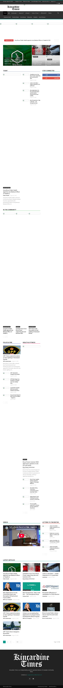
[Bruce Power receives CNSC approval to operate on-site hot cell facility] (31, 403)
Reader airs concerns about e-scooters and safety (54, 535)
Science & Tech (7, 17)
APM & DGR (43, 13)
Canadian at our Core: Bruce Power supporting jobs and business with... (31, 575)
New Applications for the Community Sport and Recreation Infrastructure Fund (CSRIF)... (34, 93)
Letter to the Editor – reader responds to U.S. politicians (35, 84)
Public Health (8, 63)
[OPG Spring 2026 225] (54, 24)
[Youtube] (59, 3)
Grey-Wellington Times (36, 1)
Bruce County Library (47, 618)
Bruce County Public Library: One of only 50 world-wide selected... (50, 614)
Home (5, 13)
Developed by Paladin (42, 686)
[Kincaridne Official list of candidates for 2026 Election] (51, 586)
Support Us (53, 1)
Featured (21, 13)
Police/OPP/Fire (32, 326)
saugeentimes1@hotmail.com (34, 675)
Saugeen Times (18, 1)
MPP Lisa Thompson (7, 599)
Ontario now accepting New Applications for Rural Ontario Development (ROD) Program (31, 614)
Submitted (44, 577)
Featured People (8, 58)
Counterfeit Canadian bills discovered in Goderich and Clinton (15, 389)
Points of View (35, 13)
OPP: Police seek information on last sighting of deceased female (11, 357)
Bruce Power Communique (28, 467)
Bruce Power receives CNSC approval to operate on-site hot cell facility (31, 463)
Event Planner (42, 17)
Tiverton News (15, 17)
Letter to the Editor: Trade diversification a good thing (54, 548)
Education (45, 610)
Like (58, 74)
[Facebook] (57, 3)
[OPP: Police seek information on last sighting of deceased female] (34, 270)
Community (13, 13)
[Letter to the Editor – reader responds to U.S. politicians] (53, 50)
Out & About (23, 17)
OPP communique (7, 361)
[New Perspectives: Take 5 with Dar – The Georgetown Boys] (26, 157)
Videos (5, 522)
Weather (35, 17)
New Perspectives (26, 590)
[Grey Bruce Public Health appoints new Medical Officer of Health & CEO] (17, 59)
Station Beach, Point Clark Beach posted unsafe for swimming (34, 498)
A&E (9, 13)
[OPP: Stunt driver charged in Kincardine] (12, 625)
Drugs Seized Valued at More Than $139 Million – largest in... (15, 396)
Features (35, 47)
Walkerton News (26, 1)
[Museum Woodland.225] (23, 24)
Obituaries (29, 17)
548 (17, 642)
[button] (58, 13)
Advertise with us (45, 1)
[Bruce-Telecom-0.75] (39, 24)
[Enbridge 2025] (7, 24)
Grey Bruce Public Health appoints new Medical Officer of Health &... (11, 191)
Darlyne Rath (26, 596)
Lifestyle (27, 13)
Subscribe (56, 78)
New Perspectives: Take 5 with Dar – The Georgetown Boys (35, 102)
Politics (50, 13)
